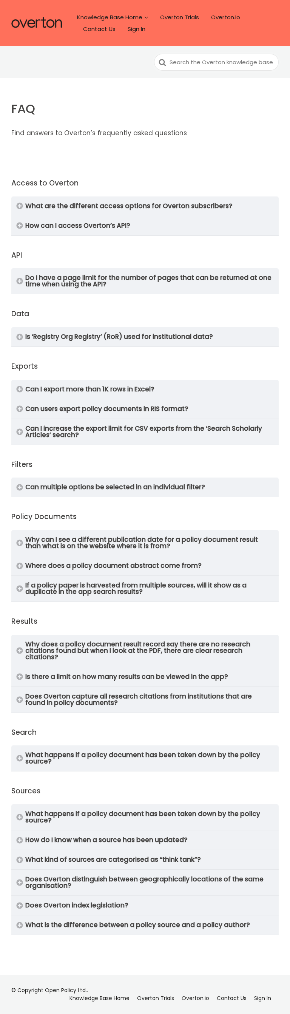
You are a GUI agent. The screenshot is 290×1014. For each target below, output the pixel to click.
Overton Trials (179, 17)
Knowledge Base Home (109, 17)
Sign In (136, 29)
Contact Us (99, 29)
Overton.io (225, 17)
